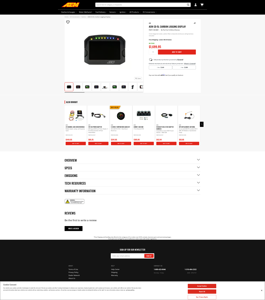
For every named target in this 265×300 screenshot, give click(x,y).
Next (202, 124)
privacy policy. (130, 290)
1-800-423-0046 (160, 269)
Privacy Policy (73, 272)
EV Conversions (149, 12)
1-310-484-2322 (190, 269)
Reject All (202, 291)
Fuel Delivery (100, 12)
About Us (72, 278)
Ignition (123, 12)
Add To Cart (177, 52)
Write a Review (73, 228)
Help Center (115, 269)
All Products (134, 12)
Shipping (114, 272)
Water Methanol (85, 12)
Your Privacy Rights (202, 297)
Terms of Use (73, 269)
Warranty (114, 275)
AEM (150, 23)
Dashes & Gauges (68, 12)
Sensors (112, 12)
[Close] (261, 290)
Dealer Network (74, 275)
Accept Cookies (202, 286)
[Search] (187, 5)
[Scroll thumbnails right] (142, 87)
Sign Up (149, 256)
